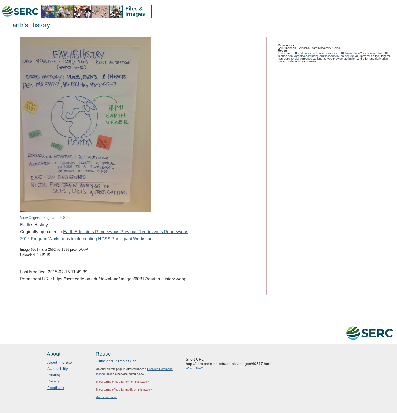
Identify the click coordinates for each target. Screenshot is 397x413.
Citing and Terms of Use (116, 361)
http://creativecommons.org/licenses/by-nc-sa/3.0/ (321, 55)
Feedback (55, 387)
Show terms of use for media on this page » (124, 389)
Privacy (53, 381)
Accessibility (57, 368)
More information (106, 397)
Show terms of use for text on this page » (122, 381)
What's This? (194, 368)
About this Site (59, 362)
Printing (53, 375)
